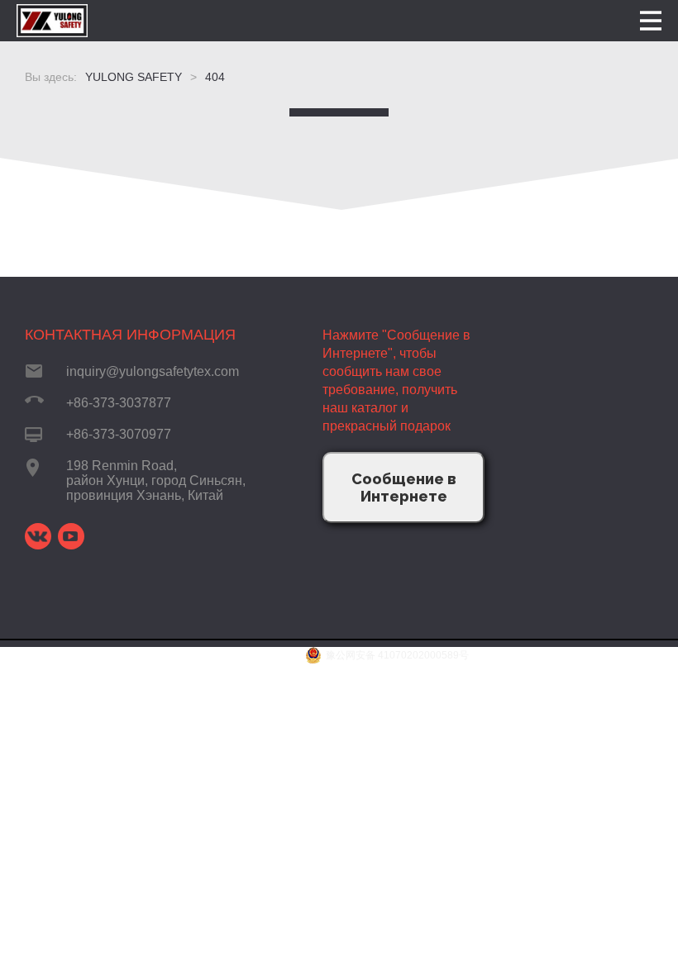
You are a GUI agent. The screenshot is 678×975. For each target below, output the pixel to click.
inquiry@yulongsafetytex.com (152, 371)
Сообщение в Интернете (403, 487)
